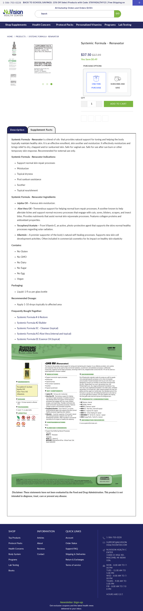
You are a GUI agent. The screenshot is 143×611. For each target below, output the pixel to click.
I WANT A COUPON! (71, 325)
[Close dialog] (97, 278)
